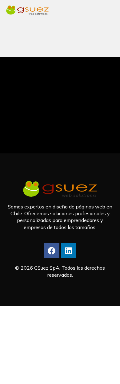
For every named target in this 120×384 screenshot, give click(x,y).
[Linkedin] (68, 250)
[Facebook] (51, 250)
